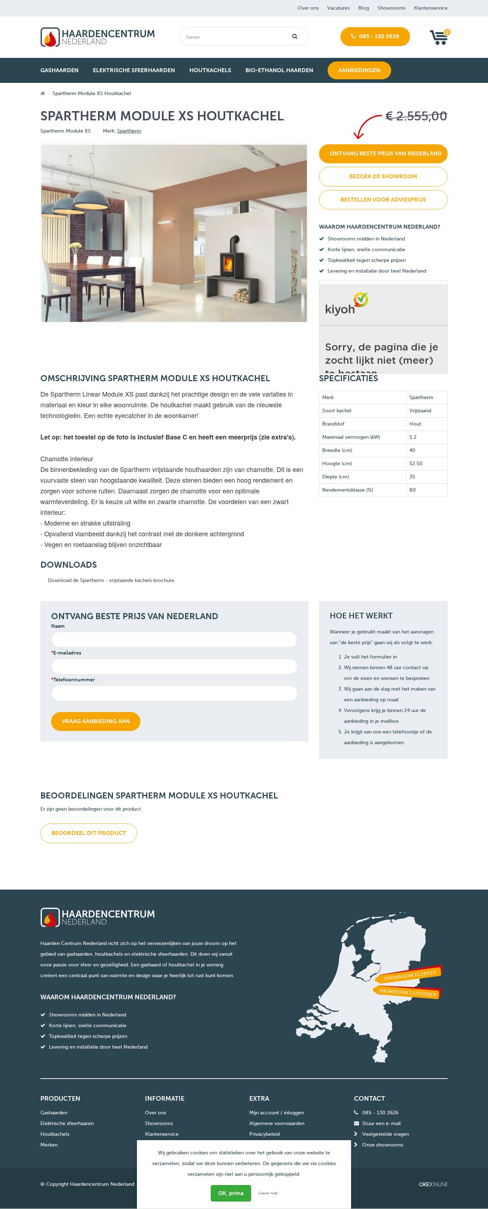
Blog (363, 8)
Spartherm (129, 131)
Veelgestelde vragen (385, 1134)
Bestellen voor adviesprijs (383, 199)
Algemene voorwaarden (276, 1123)
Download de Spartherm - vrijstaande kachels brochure (112, 580)
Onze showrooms (382, 1145)
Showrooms (391, 8)
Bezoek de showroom (383, 176)
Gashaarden (53, 1113)
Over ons (308, 8)
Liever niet (268, 1193)
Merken (49, 1145)
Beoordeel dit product (88, 833)
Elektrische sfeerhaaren (67, 1123)
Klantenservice (431, 8)
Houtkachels (54, 1134)
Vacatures (338, 8)
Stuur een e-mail (381, 1123)
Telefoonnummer (74, 680)
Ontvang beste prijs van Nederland (386, 153)
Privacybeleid (264, 1134)
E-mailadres (67, 653)
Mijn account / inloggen (276, 1113)
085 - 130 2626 (378, 36)
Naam (58, 626)
